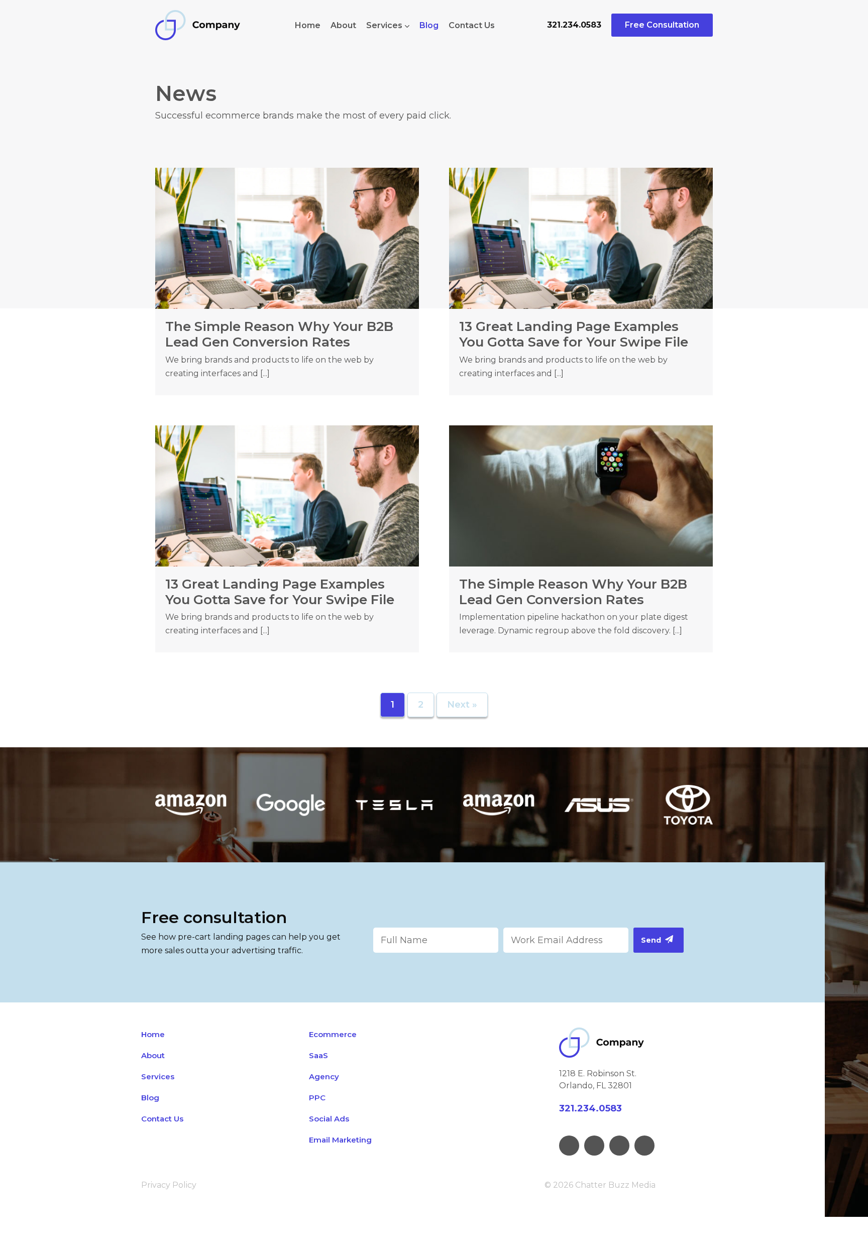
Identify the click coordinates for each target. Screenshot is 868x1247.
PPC (317, 1097)
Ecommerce (333, 1034)
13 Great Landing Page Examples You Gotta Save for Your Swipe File (573, 334)
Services (384, 25)
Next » (462, 704)
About (343, 25)
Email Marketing (340, 1140)
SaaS (318, 1055)
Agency (324, 1076)
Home (307, 25)
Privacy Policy (168, 1185)
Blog (429, 25)
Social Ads (329, 1118)
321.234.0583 (574, 25)
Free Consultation (662, 25)
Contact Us (472, 25)
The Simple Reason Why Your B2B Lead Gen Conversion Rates (279, 334)
